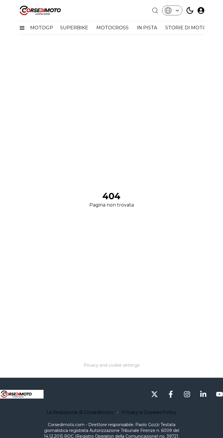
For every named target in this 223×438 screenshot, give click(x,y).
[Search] (155, 10)
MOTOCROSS (113, 27)
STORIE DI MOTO (186, 27)
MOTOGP (41, 27)
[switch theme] (190, 10)
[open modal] (200, 10)
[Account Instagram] (187, 394)
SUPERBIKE (74, 27)
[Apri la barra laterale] (22, 27)
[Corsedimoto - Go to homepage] (22, 394)
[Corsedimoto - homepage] (48, 10)
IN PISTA (147, 27)
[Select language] (172, 10)
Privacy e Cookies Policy (149, 412)
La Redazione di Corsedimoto (80, 412)
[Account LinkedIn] (203, 394)
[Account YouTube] (219, 394)
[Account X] (154, 394)
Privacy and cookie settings (111, 365)
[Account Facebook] (170, 394)
